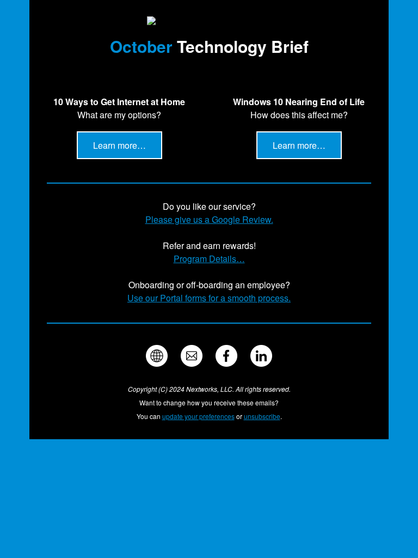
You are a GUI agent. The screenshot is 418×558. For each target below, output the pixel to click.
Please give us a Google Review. (209, 219)
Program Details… (209, 258)
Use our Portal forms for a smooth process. (209, 298)
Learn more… (119, 145)
